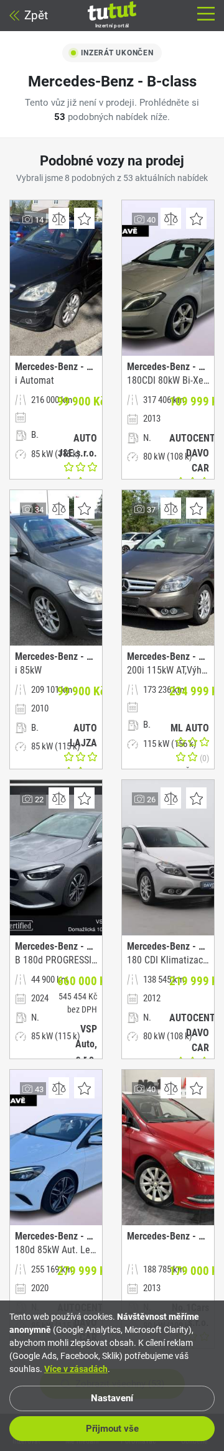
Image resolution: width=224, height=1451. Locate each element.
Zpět (36, 15)
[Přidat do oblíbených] (84, 218)
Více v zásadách (76, 1369)
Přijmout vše (112, 1428)
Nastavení (112, 1398)
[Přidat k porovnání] (59, 218)
